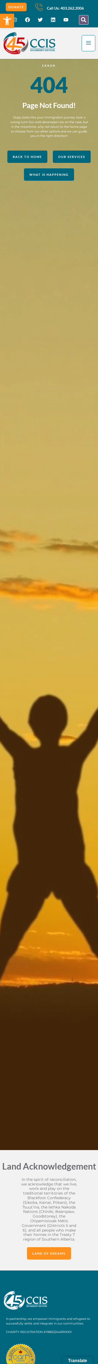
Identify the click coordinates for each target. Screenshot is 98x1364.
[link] (7, 21)
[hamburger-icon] (88, 43)
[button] (83, 20)
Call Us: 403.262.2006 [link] (65, 8)
